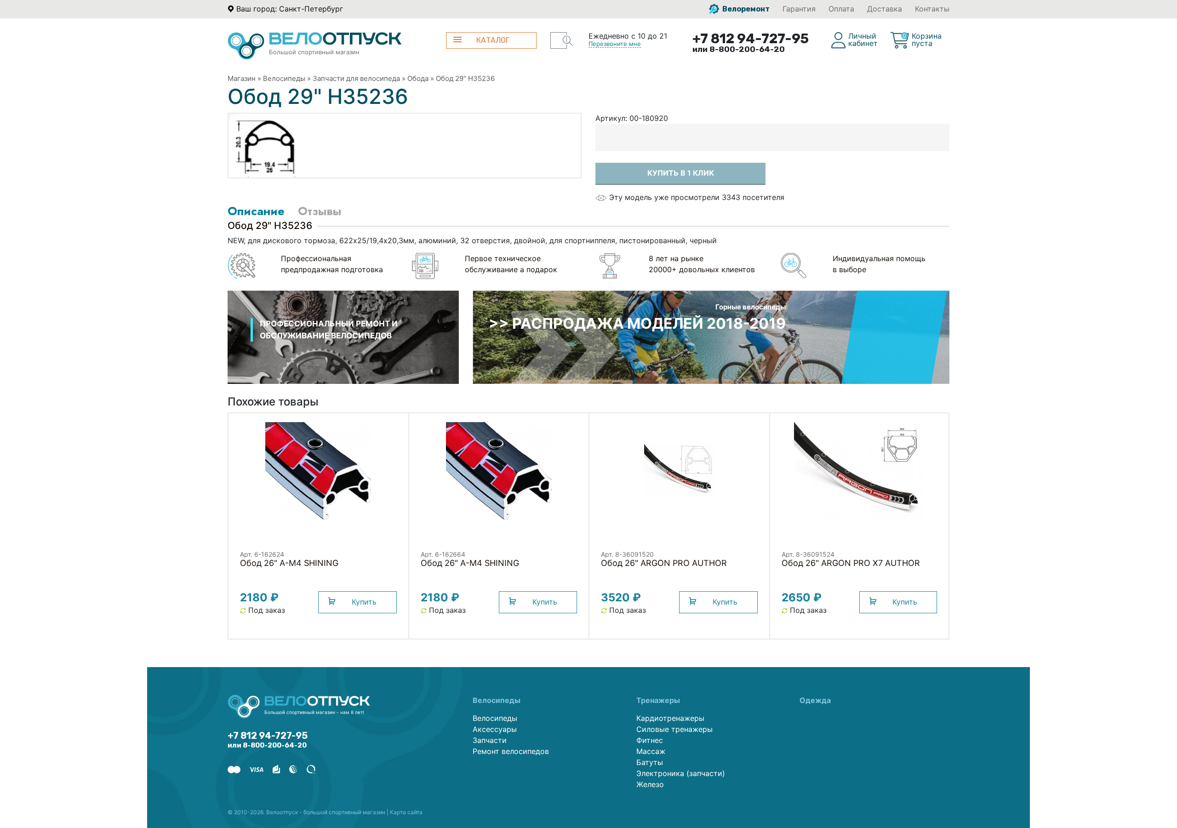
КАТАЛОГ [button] (492, 40)
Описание (256, 211)
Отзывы (319, 211)
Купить (364, 601)
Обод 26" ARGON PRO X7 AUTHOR (851, 563)
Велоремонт (745, 9)
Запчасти (490, 740)
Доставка (884, 8)
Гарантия (799, 8)
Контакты (932, 8)
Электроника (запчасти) (680, 773)
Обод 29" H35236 (465, 78)
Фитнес (649, 740)
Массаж (650, 751)
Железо (650, 784)
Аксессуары (495, 729)
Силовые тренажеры (674, 729)
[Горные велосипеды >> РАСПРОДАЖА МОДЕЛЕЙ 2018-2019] (711, 336)
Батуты (649, 762)
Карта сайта (406, 812)
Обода (418, 78)
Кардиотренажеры (670, 718)
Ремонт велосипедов (511, 751)
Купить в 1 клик (680, 172)
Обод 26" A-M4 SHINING (289, 563)
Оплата (841, 8)
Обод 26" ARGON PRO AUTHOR (664, 563)
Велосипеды (284, 78)
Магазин (242, 78)
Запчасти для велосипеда (356, 78)
